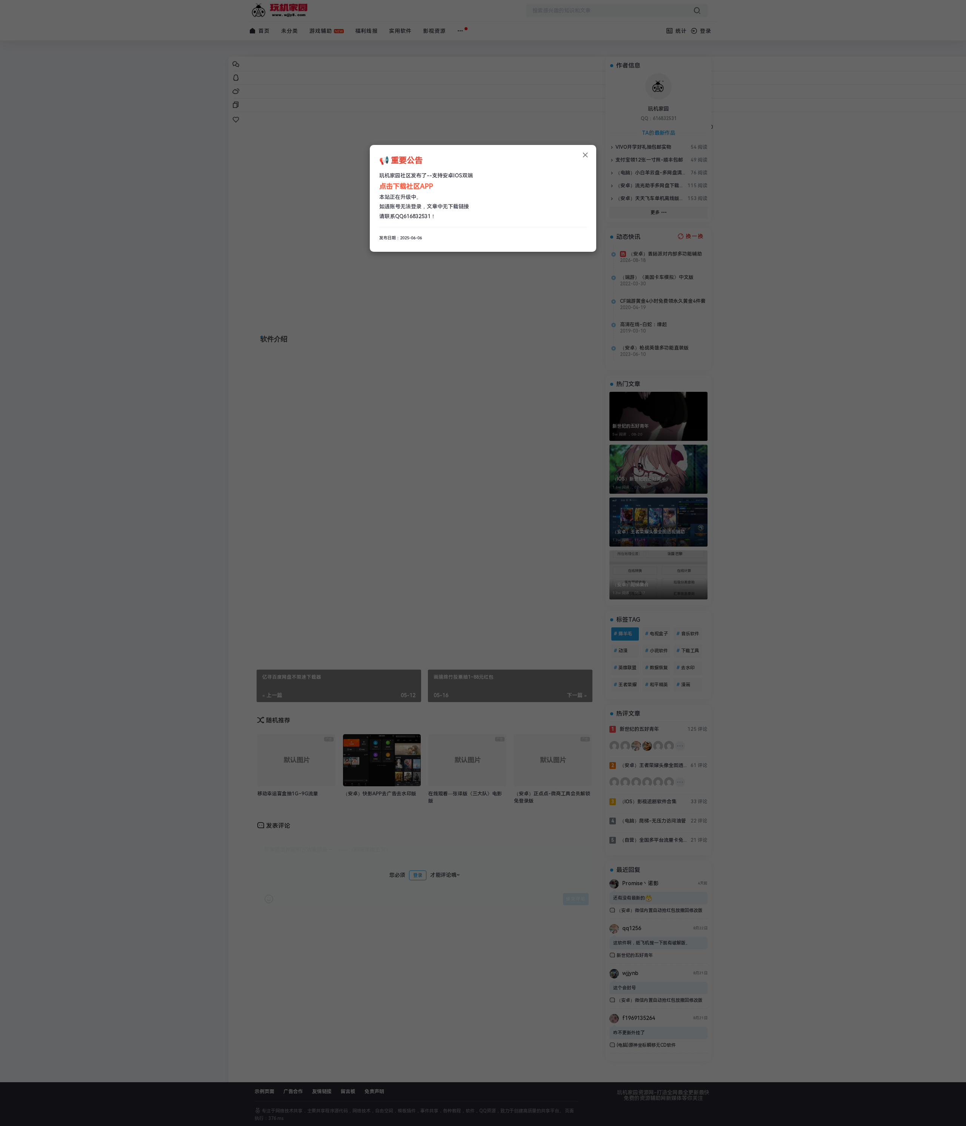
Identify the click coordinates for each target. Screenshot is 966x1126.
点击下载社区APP (406, 186)
